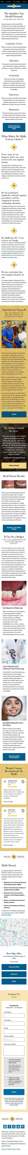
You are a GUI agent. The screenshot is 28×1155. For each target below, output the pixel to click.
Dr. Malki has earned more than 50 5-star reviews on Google (13, 251)
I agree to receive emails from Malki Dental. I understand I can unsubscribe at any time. (15, 1081)
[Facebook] (9, 1126)
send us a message (7, 408)
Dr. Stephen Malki (7, 870)
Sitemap (4, 1149)
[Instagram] (22, 1126)
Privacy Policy (12, 1070)
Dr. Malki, (17, 377)
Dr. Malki (4, 165)
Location (8, 1)
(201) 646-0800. (6, 915)
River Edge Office (14, 953)
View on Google (8, 801)
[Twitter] (14, 1126)
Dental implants (6, 24)
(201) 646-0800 (16, 1)
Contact (24, 1)
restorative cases (12, 257)
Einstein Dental (6, 1145)
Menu (2, 1)
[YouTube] (18, 1126)
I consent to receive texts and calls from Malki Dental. (15, 1065)
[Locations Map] (14, 932)
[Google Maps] (5, 1126)
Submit (14, 1092)
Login (18, 1149)
